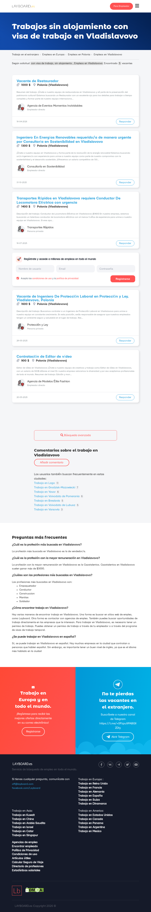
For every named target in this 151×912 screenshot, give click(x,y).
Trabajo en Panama (90, 823)
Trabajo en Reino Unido (93, 783)
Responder (125, 121)
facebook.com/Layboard (26, 788)
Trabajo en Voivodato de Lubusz (56, 505)
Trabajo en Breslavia (48, 500)
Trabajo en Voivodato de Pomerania (58, 496)
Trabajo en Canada (90, 819)
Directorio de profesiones (28, 866)
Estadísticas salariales (26, 870)
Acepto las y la (49, 278)
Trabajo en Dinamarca (92, 803)
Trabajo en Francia (90, 787)
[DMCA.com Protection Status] (34, 891)
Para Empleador (121, 6)
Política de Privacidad (25, 850)
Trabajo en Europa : (90, 779)
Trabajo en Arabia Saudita (28, 823)
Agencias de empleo (25, 842)
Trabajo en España (90, 795)
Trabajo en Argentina (91, 827)
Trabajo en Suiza (89, 799)
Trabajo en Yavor (46, 492)
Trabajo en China (23, 819)
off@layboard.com (22, 784)
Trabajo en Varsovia (48, 509)
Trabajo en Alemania (91, 791)
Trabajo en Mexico (89, 831)
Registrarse (123, 278)
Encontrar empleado (25, 846)
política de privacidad (67, 278)
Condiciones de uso (24, 854)
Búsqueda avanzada (77, 435)
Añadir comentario (51, 462)
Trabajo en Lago (46, 483)
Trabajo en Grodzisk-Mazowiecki (56, 487)
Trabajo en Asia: (22, 810)
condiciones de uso (42, 278)
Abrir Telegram (120, 737)
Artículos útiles (21, 858)
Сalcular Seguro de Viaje (27, 862)
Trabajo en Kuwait (23, 815)
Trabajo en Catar (23, 831)
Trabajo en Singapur (25, 835)
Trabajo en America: (91, 810)
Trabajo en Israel (22, 827)
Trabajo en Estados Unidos (95, 815)
